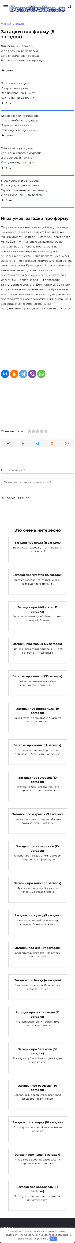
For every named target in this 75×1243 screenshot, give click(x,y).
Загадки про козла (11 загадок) (37, 542)
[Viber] (32, 374)
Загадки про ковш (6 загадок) (37, 1154)
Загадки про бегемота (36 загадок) (37, 1051)
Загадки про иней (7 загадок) (37, 947)
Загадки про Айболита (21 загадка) (37, 609)
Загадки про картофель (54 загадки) (37, 1189)
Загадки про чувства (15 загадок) (38, 575)
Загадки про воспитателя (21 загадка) (37, 1014)
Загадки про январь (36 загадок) (37, 676)
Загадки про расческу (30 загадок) (37, 1088)
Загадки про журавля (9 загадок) (37, 814)
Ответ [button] (9, 70)
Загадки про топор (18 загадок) (37, 883)
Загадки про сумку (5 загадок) (37, 915)
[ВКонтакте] (5, 374)
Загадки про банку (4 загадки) (37, 980)
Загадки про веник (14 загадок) (37, 745)
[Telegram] (23, 374)
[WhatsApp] (41, 374)
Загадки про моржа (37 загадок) (37, 644)
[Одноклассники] (14, 374)
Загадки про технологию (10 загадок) (37, 848)
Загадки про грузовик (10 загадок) (37, 779)
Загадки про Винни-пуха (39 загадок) (37, 710)
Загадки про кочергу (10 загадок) (37, 1122)
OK (53, 1238)
